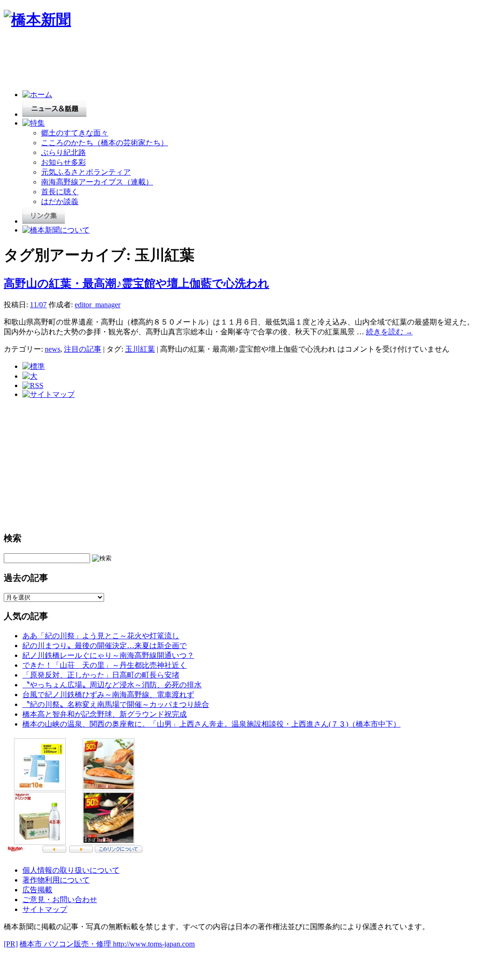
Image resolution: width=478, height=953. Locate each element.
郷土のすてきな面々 (74, 133)
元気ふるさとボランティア (86, 172)
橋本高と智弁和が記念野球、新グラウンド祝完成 (104, 714)
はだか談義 (59, 201)
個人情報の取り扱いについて (71, 870)
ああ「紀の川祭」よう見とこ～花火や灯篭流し (100, 636)
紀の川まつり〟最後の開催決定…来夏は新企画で (104, 645)
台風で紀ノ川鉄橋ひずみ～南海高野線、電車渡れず (108, 695)
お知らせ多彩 (63, 162)
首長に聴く (59, 192)
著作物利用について (56, 880)
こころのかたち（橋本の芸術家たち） (104, 143)
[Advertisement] (174, 62)
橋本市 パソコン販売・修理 (66, 944)
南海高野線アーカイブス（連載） (97, 182)
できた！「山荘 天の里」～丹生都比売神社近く (104, 665)
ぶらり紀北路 (63, 152)
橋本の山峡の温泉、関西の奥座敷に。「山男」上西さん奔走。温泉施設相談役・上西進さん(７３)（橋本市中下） (211, 724)
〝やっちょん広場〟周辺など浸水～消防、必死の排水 (112, 685)
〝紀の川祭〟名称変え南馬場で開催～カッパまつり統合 (115, 704)
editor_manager (97, 305)
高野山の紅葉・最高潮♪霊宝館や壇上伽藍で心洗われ (136, 283)
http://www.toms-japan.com (154, 944)
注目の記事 (82, 349)
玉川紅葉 (140, 349)
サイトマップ (44, 909)
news (52, 349)
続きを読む (389, 332)
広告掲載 (37, 890)
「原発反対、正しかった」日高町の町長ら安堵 (100, 675)
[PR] (11, 944)
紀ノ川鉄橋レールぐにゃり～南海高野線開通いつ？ (108, 655)
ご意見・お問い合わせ (59, 900)
